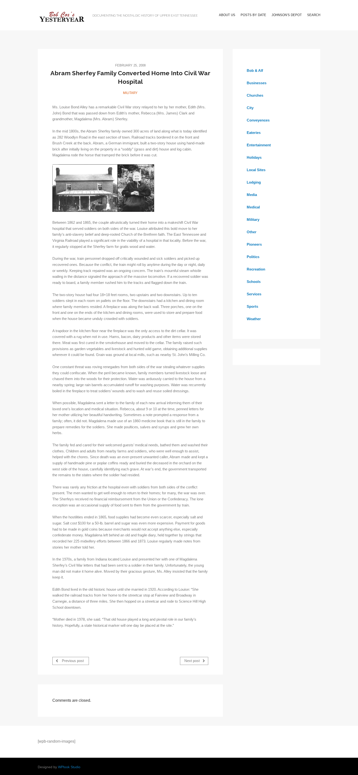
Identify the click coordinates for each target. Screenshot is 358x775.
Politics (253, 257)
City (250, 108)
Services (254, 294)
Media (252, 195)
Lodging (254, 182)
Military (130, 93)
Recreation (256, 269)
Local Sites (256, 170)
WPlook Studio (69, 767)
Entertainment (259, 145)
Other (251, 232)
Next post (192, 661)
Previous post (72, 661)
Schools (254, 282)
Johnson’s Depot (287, 15)
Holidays (254, 157)
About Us (227, 15)
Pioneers (254, 244)
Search (313, 15)
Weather (254, 319)
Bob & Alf (255, 70)
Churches (255, 95)
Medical (253, 207)
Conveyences (258, 120)
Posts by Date (253, 15)
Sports (252, 306)
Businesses (256, 83)
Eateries (254, 133)
